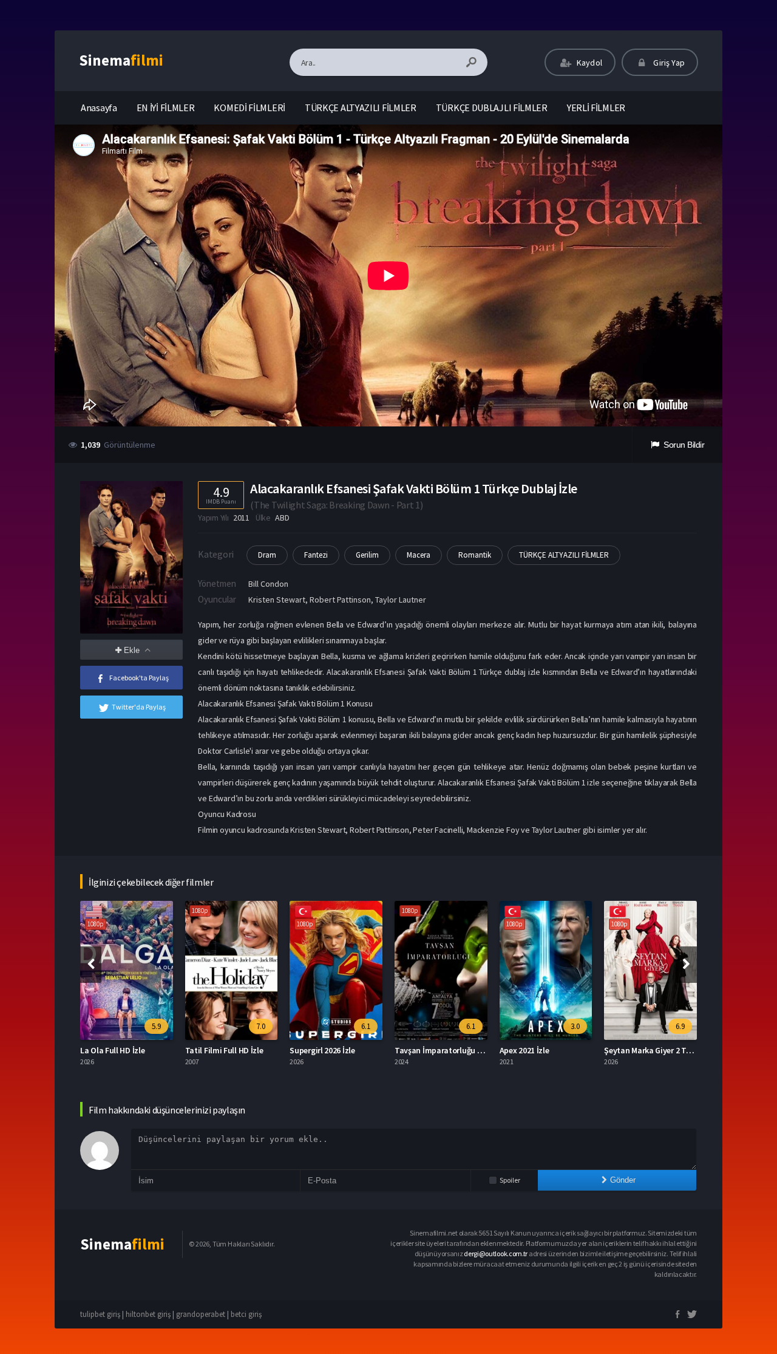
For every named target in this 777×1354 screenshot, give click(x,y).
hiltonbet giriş (148, 1314)
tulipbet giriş (100, 1314)
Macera (418, 555)
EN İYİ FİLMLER (166, 107)
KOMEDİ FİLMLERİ (249, 107)
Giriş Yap (668, 62)
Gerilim (367, 555)
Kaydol (588, 62)
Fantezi (316, 555)
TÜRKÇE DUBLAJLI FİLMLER (492, 107)
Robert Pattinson (340, 599)
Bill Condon (268, 583)
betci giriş (246, 1314)
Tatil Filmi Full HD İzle (224, 1050)
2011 (241, 517)
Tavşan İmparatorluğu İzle (442, 1050)
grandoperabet (200, 1314)
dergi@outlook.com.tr (496, 1253)
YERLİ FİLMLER (596, 107)
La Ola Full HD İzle (112, 1050)
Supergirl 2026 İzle (322, 1050)
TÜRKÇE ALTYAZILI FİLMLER (360, 107)
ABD (282, 517)
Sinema (121, 60)
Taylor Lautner (400, 599)
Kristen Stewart (276, 599)
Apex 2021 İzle (524, 1050)
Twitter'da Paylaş (139, 706)
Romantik (474, 555)
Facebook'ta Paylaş (139, 677)
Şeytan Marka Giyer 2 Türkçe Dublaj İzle (674, 1050)
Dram (267, 555)
